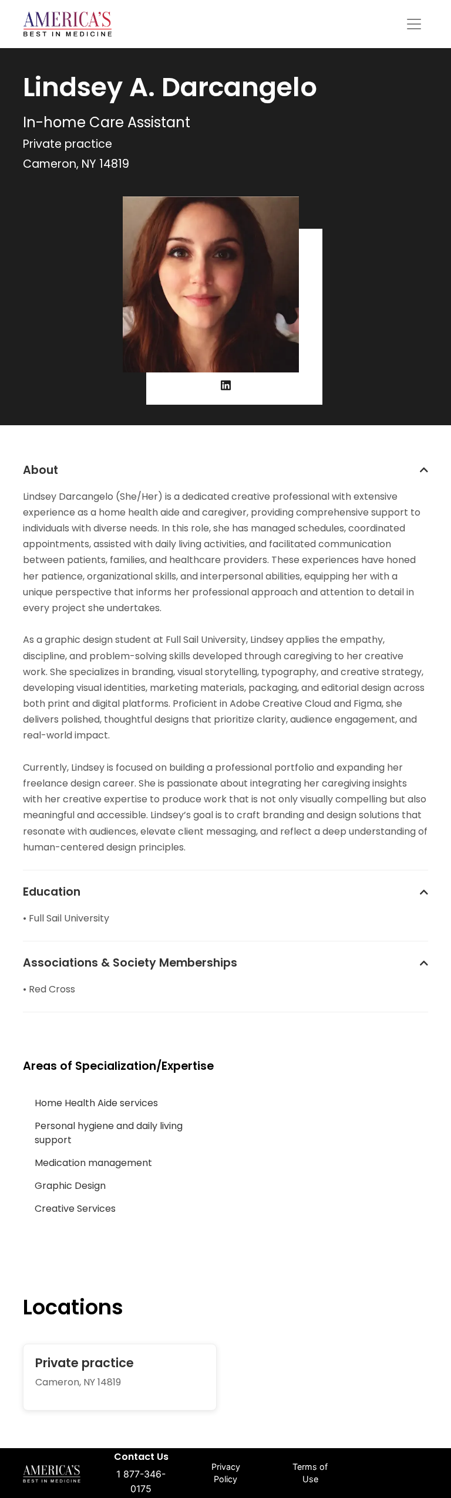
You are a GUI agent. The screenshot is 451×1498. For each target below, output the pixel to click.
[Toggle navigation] (414, 24)
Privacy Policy (225, 1473)
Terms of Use (310, 1473)
